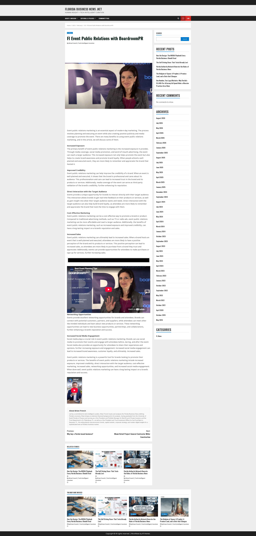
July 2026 (159, 123)
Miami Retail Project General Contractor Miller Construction (132, 434)
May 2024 (159, 216)
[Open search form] (178, 18)
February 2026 (161, 143)
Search (159, 33)
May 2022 (159, 295)
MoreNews (135, 533)
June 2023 (159, 256)
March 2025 (160, 182)
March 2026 (160, 138)
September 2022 (162, 290)
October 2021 (161, 305)
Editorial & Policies (87, 18)
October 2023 (161, 236)
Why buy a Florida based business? (80, 432)
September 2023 (162, 241)
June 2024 (159, 212)
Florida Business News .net (83, 9)
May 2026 (159, 128)
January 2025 (160, 187)
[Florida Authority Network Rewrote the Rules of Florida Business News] (137, 460)
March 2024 (160, 226)
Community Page (104, 18)
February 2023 (161, 276)
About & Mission (70, 18)
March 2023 (160, 271)
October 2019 (161, 315)
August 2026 (160, 118)
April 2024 (160, 221)
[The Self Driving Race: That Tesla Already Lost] (108, 460)
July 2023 (159, 251)
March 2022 (160, 300)
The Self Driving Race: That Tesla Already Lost (106, 472)
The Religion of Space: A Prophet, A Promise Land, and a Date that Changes (173, 520)
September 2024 (162, 197)
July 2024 (159, 207)
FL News (70, 33)
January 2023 (160, 281)
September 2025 (162, 153)
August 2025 (160, 157)
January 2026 (160, 148)
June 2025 (159, 167)
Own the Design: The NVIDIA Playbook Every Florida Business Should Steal (79, 472)
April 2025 (159, 177)
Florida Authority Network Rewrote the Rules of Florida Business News (136, 472)
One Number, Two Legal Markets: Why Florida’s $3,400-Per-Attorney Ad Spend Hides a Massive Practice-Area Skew (172, 83)
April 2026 (159, 133)
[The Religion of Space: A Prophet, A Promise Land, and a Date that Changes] (174, 507)
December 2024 (161, 192)
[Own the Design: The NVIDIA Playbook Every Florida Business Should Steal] (80, 460)
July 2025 (159, 162)
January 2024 (161, 231)
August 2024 (160, 202)
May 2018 (159, 320)
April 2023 (159, 266)
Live (188, 18)
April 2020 (159, 310)
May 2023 (159, 261)
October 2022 (161, 285)
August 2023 (160, 246)
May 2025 (159, 172)
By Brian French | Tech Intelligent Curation (80, 43)
